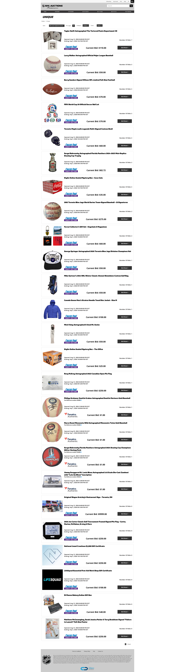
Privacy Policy (87, 651)
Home (43, 21)
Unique (85, 25)
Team (45, 11)
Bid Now (124, 48)
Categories (71, 11)
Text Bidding (128, 11)
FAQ (121, 1)
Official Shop (108, 1)
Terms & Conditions (76, 651)
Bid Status (113, 11)
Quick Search (85, 11)
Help (125, 1)
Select (99, 25)
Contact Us (100, 651)
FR (128, 1)
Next (129, 644)
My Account (115, 1)
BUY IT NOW (100, 11)
